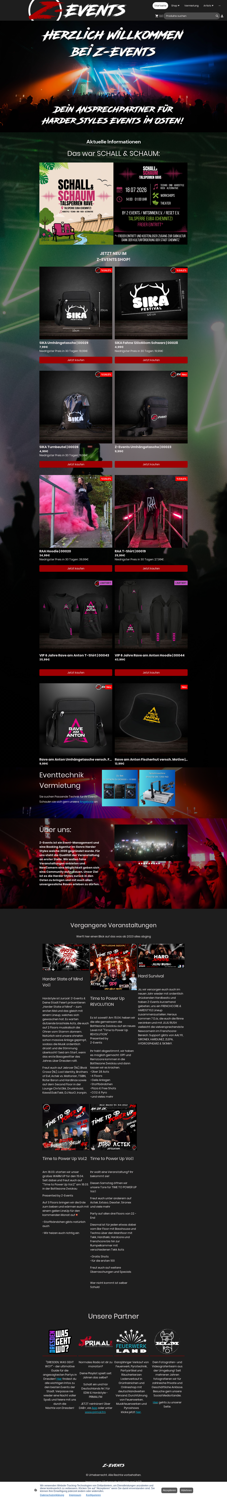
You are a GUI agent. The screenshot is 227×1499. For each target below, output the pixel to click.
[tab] (139, 863)
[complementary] (222, 1494)
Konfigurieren (93, 1495)
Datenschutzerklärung (52, 1495)
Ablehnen (186, 1490)
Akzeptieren (169, 1490)
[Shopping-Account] (222, 16)
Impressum (75, 1495)
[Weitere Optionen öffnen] (219, 6)
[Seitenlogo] (12, 5)
